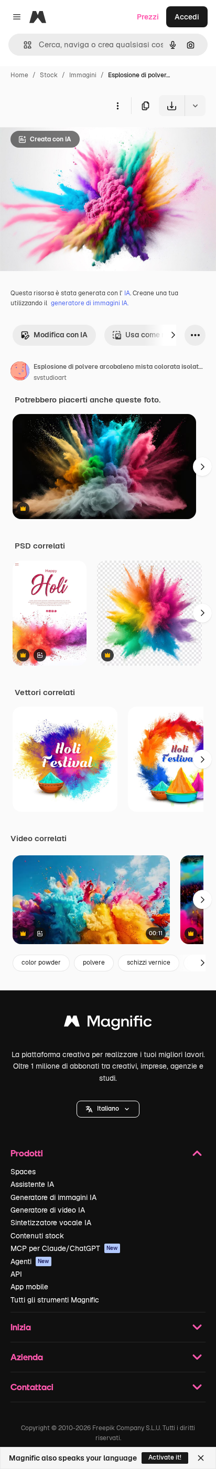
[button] (108, 1109)
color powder (41, 962)
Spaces (23, 1171)
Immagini (82, 75)
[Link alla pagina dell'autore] (19, 372)
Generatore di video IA (47, 1210)
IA (127, 293)
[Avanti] (173, 335)
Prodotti (26, 1152)
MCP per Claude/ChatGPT (64, 1248)
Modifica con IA (61, 334)
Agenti (29, 1261)
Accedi (187, 17)
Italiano (108, 1108)
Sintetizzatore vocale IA (50, 1222)
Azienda (26, 1356)
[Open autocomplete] (23, 45)
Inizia (20, 1326)
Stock (49, 75)
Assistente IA (32, 1184)
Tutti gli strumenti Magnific (54, 1300)
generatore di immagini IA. (89, 303)
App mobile (29, 1286)
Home (19, 75)
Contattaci (31, 1386)
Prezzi (148, 17)
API (16, 1274)
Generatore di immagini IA (53, 1197)
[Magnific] (108, 1024)
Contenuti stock (37, 1235)
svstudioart (50, 378)
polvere (94, 962)
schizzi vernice (148, 962)
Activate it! (164, 1457)
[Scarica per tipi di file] (195, 105)
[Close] (201, 1458)
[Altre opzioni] (117, 105)
